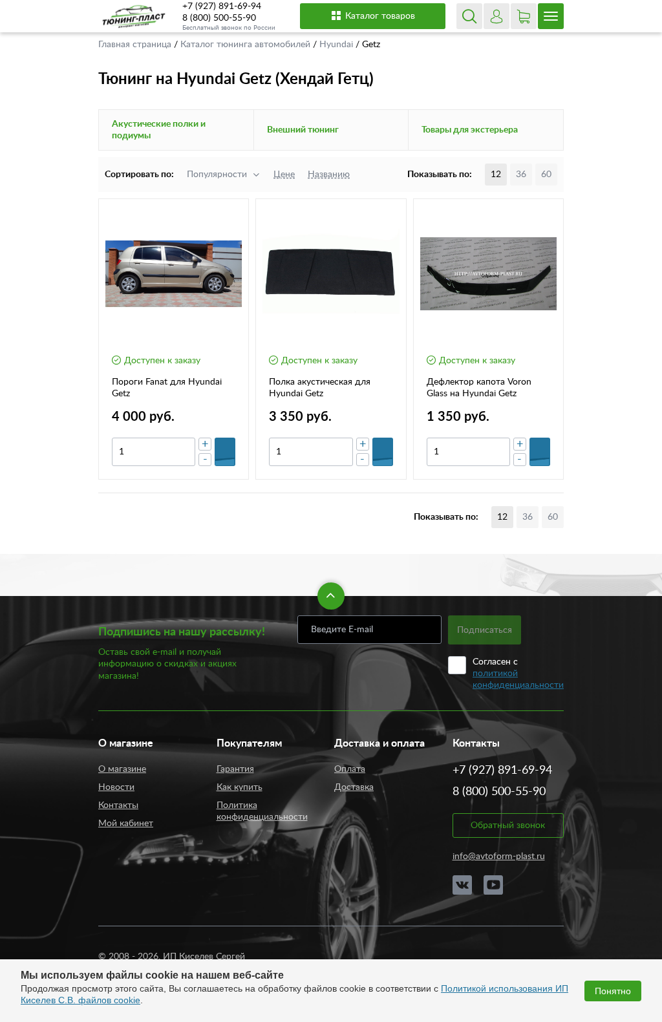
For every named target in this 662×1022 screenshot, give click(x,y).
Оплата (349, 769)
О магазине (122, 769)
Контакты (118, 805)
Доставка (354, 787)
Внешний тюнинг (303, 129)
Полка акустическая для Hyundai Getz (319, 388)
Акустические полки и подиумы (159, 130)
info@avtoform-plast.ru (499, 856)
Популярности (217, 174)
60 (546, 174)
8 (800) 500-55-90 (219, 18)
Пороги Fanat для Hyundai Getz (167, 388)
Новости (116, 787)
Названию (329, 174)
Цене (284, 174)
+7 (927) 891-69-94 (221, 6)
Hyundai (337, 44)
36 (521, 174)
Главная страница (136, 44)
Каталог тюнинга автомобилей (246, 44)
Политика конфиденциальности (262, 811)
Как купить (239, 787)
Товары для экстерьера (470, 129)
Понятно (613, 991)
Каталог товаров (380, 16)
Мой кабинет (125, 823)
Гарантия (235, 769)
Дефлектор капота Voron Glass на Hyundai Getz (479, 388)
